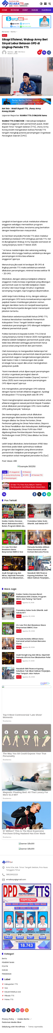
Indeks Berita (23, 1019)
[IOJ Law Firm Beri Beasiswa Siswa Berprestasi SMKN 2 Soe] (14, 537)
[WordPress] (18, 1010)
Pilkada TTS (9, 995)
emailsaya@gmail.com (16, 879)
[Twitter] (39, 494)
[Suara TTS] (15, 3)
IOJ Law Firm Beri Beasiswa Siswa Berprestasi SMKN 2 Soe (12, 549)
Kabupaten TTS (11, 984)
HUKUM (5, 970)
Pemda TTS (37, 475)
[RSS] (27, 1010)
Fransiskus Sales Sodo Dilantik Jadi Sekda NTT (37, 522)
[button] (41, 3)
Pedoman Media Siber (11, 1022)
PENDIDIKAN (6, 974)
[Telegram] (44, 494)
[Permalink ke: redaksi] (5, 52)
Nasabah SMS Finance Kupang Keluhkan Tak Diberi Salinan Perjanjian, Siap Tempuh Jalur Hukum (39, 575)
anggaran (15, 472)
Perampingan (10, 478)
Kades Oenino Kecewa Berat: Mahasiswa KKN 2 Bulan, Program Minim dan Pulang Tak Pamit (13, 523)
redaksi (10, 52)
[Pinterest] (13, 1010)
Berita (5, 35)
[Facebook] (34, 494)
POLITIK (5, 966)
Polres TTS (9, 999)
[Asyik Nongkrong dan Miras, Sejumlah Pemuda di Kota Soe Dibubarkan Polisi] (14, 563)
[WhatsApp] (49, 494)
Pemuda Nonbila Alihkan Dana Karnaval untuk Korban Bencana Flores (38, 549)
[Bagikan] (49, 52)
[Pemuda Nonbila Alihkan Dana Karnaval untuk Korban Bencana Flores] (39, 537)
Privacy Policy (8, 1019)
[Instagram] (22, 1010)
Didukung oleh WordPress (13, 1026)
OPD (26, 475)
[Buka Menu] (45, 3)
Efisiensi (27, 472)
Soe (6, 988)
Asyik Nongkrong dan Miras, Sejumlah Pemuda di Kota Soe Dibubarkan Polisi (13, 575)
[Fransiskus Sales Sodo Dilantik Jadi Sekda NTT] (39, 511)
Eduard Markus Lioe (13, 992)
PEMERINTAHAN (8, 962)
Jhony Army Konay (12, 475)
